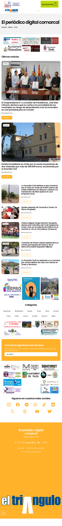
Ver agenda (10, 354)
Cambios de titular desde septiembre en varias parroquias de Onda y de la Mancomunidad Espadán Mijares (40, 245)
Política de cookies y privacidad (35, 448)
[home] (11, 10)
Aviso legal (21, 448)
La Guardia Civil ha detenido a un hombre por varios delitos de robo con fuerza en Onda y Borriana (40, 262)
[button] (38, 10)
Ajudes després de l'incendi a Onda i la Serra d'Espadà (39, 208)
